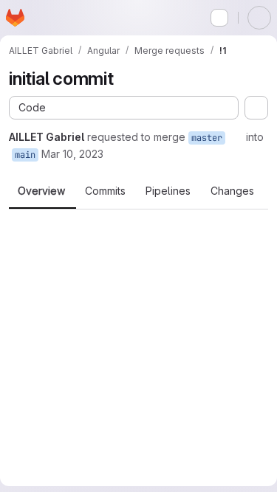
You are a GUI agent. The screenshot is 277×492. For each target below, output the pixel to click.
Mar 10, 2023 (72, 154)
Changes (232, 191)
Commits (105, 191)
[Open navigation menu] (42, 18)
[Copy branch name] (235, 137)
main (25, 155)
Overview (41, 191)
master (206, 138)
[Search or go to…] (219, 18)
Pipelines (168, 191)
